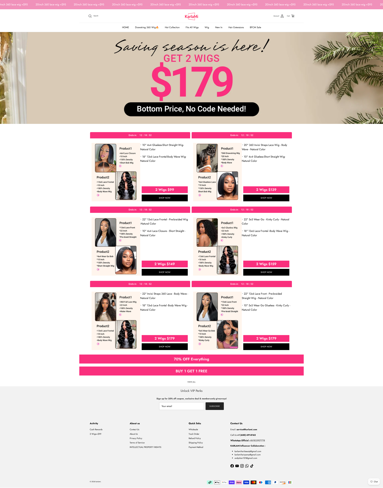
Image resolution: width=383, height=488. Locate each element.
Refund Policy (195, 438)
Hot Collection (172, 27)
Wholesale (193, 429)
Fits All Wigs (192, 27)
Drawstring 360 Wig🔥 (147, 27)
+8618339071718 (247, 440)
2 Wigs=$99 (95, 433)
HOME (125, 27)
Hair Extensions (236, 27)
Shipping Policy (196, 442)
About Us (134, 433)
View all (191, 382)
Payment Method (196, 447)
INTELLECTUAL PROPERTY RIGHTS (145, 447)
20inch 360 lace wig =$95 (51, 4)
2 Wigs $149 (164, 263)
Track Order (194, 433)
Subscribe (214, 406)
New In (218, 27)
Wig (207, 27)
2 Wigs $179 (165, 338)
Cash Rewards (96, 429)
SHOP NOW (164, 197)
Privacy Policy (136, 438)
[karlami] (191, 16)
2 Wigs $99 (164, 189)
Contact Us (134, 429)
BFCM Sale (255, 27)
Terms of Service (137, 442)
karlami (98, 481)
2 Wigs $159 (266, 263)
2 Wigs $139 (266, 189)
